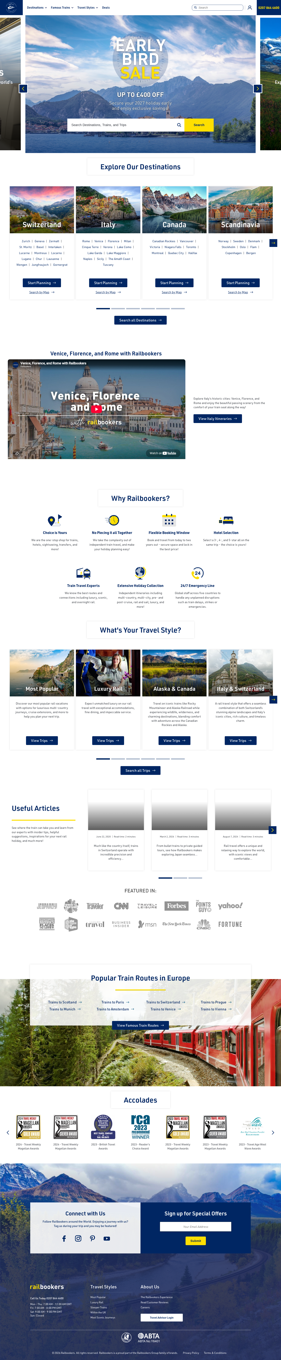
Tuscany (108, 265)
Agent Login (250, 7)
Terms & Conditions (215, 1352)
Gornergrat (60, 265)
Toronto (191, 247)
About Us (150, 1286)
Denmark (254, 241)
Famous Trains (60, 7)
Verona (107, 247)
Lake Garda (94, 253)
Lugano (26, 259)
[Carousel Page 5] (163, 308)
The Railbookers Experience (157, 1297)
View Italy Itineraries (215, 418)
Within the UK (98, 1312)
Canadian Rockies (163, 241)
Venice (98, 241)
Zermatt (54, 241)
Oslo (243, 247)
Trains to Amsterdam (113, 1009)
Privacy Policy (191, 1352)
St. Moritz (25, 247)
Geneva (39, 241)
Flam (253, 247)
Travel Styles (86, 7)
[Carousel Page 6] (178, 308)
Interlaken (54, 247)
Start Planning (39, 282)
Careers (145, 1307)
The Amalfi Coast (119, 259)
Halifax (192, 253)
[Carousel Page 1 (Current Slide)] (103, 308)
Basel (40, 247)
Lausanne (53, 259)
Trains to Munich (62, 1009)
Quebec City (176, 253)
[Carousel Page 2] (118, 308)
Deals (106, 7)
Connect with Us (85, 1213)
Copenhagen (233, 253)
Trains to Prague (213, 1002)
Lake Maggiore (116, 253)
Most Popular (98, 1297)
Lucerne (24, 253)
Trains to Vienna (213, 1009)
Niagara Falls (173, 247)
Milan (127, 241)
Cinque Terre (90, 247)
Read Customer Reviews (154, 1302)
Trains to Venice (163, 1009)
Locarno (56, 253)
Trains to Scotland (62, 1002)
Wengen (21, 265)
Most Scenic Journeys (102, 1317)
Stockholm (228, 247)
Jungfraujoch (40, 265)
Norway (223, 241)
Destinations (35, 7)
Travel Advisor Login (162, 1317)
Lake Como (124, 247)
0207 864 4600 (55, 1298)
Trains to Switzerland (163, 1002)
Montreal (157, 253)
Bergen (251, 253)
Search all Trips (138, 770)
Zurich (26, 241)
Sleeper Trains (98, 1307)
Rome (86, 241)
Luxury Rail (96, 1302)
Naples (87, 259)
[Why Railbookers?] (140, 490)
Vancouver (187, 241)
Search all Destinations (137, 320)
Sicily (100, 259)
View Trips (39, 740)
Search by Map (39, 292)
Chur (39, 259)
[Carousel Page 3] (133, 308)
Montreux (40, 253)
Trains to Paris (112, 1002)
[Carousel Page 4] (148, 308)
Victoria (155, 247)
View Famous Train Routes (138, 1025)
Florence (113, 241)
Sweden (238, 241)
